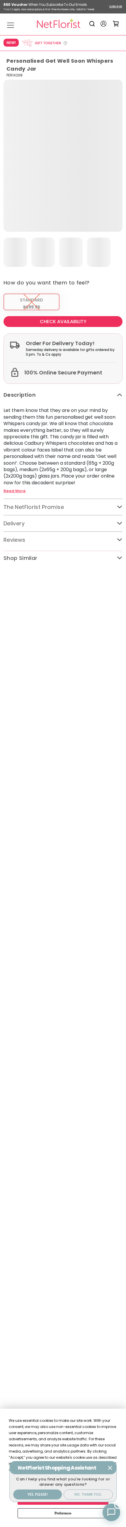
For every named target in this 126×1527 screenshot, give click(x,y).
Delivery (14, 523)
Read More (14, 491)
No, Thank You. (88, 1494)
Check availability (63, 321)
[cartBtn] (115, 23)
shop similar (20, 558)
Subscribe (115, 6)
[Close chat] (110, 1468)
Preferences (63, 1513)
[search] (93, 23)
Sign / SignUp (103, 24)
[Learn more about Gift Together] (44, 43)
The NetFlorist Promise (34, 507)
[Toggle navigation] (10, 25)
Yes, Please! (38, 1494)
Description (20, 394)
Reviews (14, 539)
